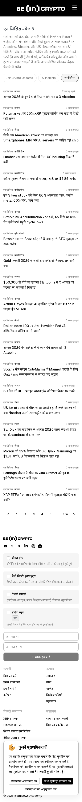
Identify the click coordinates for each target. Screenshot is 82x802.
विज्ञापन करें (9, 676)
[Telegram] (19, 546)
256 (65, 514)
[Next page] (73, 514)
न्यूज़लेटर (51, 701)
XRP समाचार (10, 719)
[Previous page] (8, 514)
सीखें (48, 682)
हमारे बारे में (9, 689)
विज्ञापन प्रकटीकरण (57, 725)
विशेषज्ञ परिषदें (54, 695)
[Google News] (40, 546)
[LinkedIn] (26, 546)
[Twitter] (12, 546)
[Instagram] (33, 546)
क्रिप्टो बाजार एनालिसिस (16, 731)
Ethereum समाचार (14, 738)
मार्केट (49, 689)
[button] (41, 560)
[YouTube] (5, 546)
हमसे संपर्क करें (11, 682)
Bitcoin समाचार (12, 725)
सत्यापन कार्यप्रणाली (57, 719)
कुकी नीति (53, 771)
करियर (7, 695)
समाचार (50, 676)
